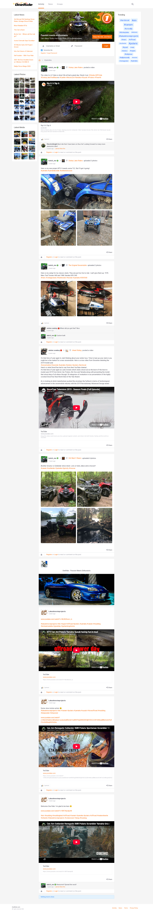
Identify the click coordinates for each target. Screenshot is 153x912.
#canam (128, 24)
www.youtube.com (49, 677)
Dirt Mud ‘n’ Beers (75, 458)
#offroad (132, 40)
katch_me (53, 67)
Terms (126, 908)
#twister (134, 57)
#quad (125, 47)
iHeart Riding (76, 350)
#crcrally (128, 28)
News (50, 4)
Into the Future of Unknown (23, 51)
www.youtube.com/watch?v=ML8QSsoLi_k (56, 619)
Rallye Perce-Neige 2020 (22, 66)
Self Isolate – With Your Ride (24, 55)
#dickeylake (124, 32)
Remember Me (48, 50)
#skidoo (124, 51)
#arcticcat (124, 20)
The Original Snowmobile (78, 265)
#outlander (122, 43)
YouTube (46, 674)
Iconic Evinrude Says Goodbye (24, 41)
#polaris (133, 43)
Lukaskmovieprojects (57, 611)
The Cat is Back (19, 30)
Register (43, 53)
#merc (123, 40)
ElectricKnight (52, 144)
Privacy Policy (134, 908)
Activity (41, 4)
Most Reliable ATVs (20, 26)
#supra (132, 51)
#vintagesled (123, 61)
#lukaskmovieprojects (128, 36)
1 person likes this (60, 148)
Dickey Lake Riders (76, 67)
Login (56, 152)
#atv (134, 20)
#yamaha (48, 60)
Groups (60, 4)
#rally (132, 47)
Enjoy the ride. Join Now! (102, 37)
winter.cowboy (52, 328)
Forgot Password (52, 53)
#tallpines (128, 54)
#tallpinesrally (124, 58)
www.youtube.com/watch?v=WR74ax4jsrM (56, 811)
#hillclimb (134, 32)
